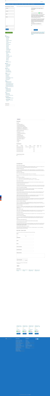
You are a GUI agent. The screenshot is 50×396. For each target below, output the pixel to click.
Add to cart (18, 333)
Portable (7, 87)
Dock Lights (7, 38)
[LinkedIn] (0, 199)
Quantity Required (19, 249)
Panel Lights (7, 45)
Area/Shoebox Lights (8, 52)
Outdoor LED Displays (8, 97)
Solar (6, 73)
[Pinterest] (0, 198)
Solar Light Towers (8, 76)
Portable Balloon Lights (8, 91)
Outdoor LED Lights (8, 51)
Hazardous (7, 68)
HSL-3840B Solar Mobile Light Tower (9, 86)
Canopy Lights (7, 37)
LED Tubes (7, 43)
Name (18, 233)
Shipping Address (19, 252)
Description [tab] (18, 119)
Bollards (7, 53)
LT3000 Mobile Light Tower (8, 82)
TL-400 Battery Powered (8, 89)
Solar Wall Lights (7, 79)
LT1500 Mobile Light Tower (8, 81)
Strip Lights (7, 47)
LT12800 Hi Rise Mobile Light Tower (9, 83)
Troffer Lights (7, 48)
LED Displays (7, 96)
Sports (6, 92)
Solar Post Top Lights (8, 78)
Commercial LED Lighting (20, 6)
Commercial (7, 36)
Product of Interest (19, 246)
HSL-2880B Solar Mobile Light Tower (9, 85)
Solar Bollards (7, 75)
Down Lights (7, 39)
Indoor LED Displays (8, 99)
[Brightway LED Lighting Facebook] (36, 339)
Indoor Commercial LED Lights (27, 6)
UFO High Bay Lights (8, 49)
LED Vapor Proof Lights (32, 6)
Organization (18, 237)
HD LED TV (7, 100)
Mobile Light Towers (8, 94)
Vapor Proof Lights (8, 50)
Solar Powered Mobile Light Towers (9, 77)
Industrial (7, 63)
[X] (0, 196)
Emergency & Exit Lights (8, 40)
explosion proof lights (36, 33)
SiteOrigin (30, 394)
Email (17, 240)
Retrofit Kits (7, 46)
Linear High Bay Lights (8, 42)
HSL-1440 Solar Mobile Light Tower (9, 84)
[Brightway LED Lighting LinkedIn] (39, 339)
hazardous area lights (40, 33)
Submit (7, 29)
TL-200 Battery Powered (8, 88)
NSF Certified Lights (8, 44)
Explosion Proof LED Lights (36, 32)
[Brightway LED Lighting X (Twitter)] (37, 339)
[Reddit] (0, 200)
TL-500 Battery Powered (8, 90)
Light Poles (7, 61)
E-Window (7, 41)
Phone (17, 243)
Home (17, 6)
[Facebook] (0, 195)
